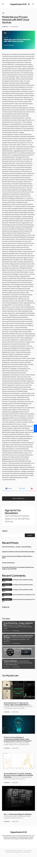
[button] (2, 4)
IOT (3, 13)
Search (4, 531)
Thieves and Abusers (8, 562)
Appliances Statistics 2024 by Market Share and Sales (18, 551)
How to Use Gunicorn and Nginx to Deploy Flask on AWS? (17, 557)
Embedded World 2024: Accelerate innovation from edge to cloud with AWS (18, 568)
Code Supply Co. (27, 852)
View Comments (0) (18, 498)
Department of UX (18, 4)
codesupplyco (7, 579)
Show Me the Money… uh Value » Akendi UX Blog (16, 547)
